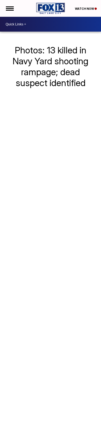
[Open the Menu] (9, 8)
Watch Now (85, 8)
